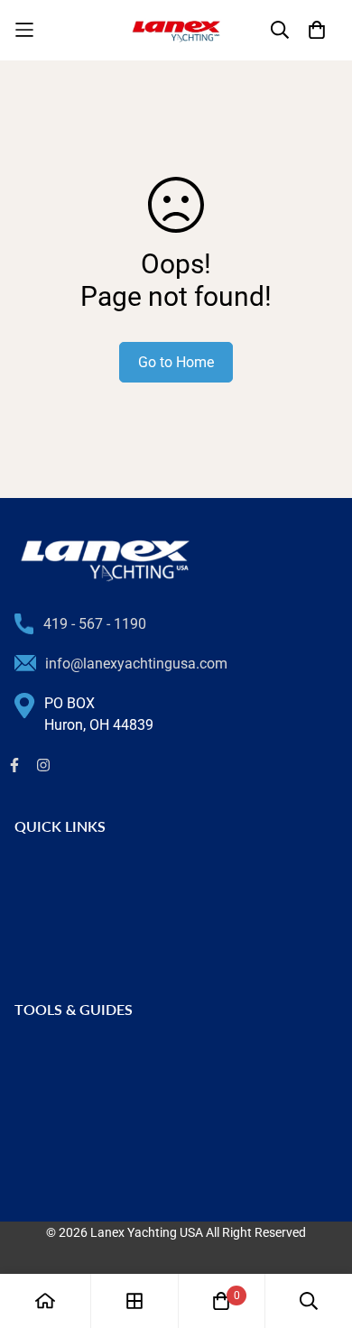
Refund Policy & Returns (91, 929)
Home (33, 872)
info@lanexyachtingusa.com (136, 663)
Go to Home (176, 362)
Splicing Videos (63, 1112)
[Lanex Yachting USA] (176, 30)
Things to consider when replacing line (136, 1084)
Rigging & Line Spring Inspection (117, 1055)
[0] (221, 1301)
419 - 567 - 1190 (94, 623)
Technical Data (62, 1141)
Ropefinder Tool (64, 1170)
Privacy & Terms (65, 958)
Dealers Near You (69, 900)
